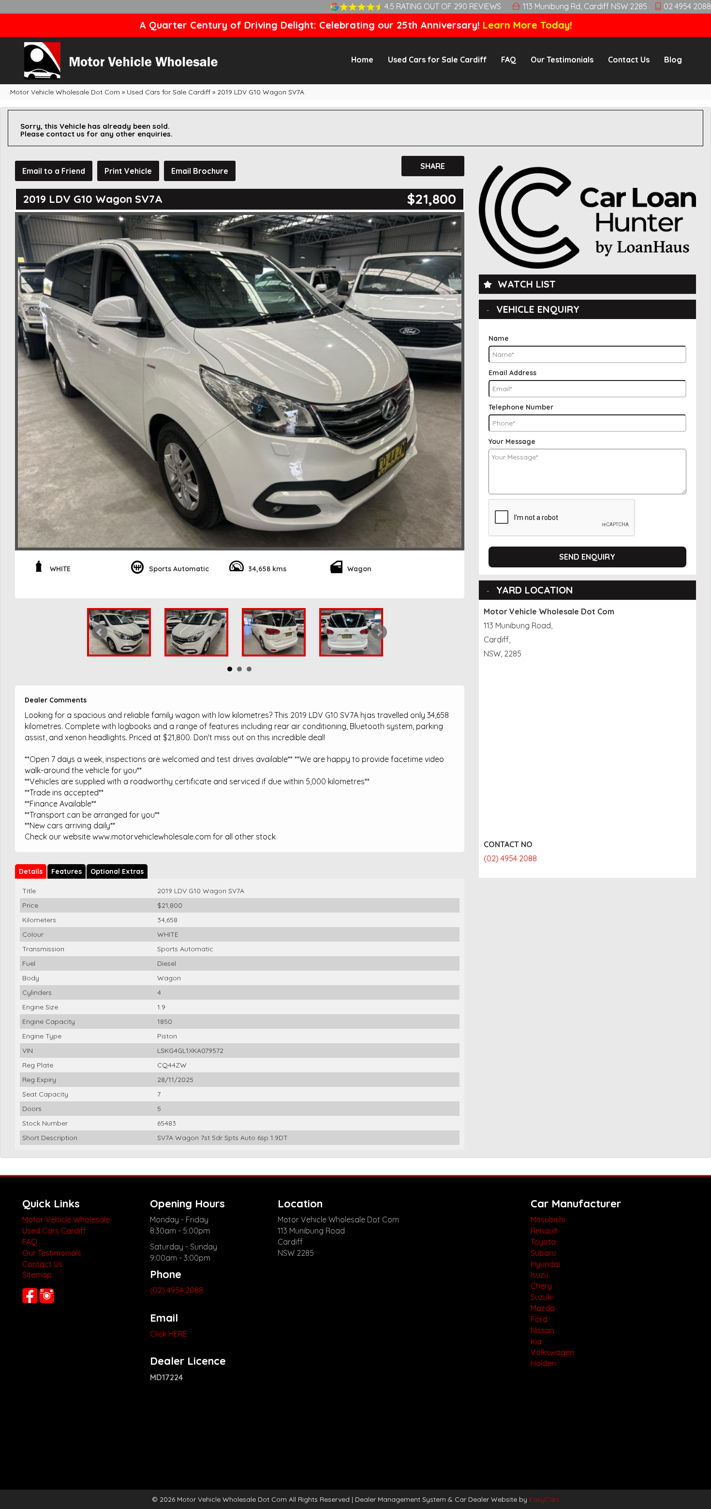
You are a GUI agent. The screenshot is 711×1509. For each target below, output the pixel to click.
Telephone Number (521, 407)
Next (379, 632)
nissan (542, 1330)
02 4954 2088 (687, 6)
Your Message (512, 441)
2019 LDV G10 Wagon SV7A (260, 92)
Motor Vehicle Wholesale (66, 1219)
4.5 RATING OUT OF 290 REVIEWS (443, 6)
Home (362, 59)
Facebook (29, 1295)
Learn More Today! (527, 25)
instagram (47, 1295)
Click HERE (168, 1334)
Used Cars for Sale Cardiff (437, 59)
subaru (543, 1253)
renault (544, 1230)
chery (541, 1286)
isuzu (539, 1275)
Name (499, 338)
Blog (673, 59)
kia (536, 1341)
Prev (99, 632)
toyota (543, 1242)
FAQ (508, 59)
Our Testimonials (562, 59)
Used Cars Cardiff (54, 1230)
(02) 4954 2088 (510, 858)
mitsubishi (548, 1219)
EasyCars (544, 1499)
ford (539, 1319)
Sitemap (37, 1275)
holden (543, 1363)
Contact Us (629, 59)
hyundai (545, 1264)
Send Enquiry (587, 557)
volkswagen (552, 1352)
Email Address (512, 372)
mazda (543, 1308)
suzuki (542, 1297)
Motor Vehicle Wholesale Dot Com (65, 92)
